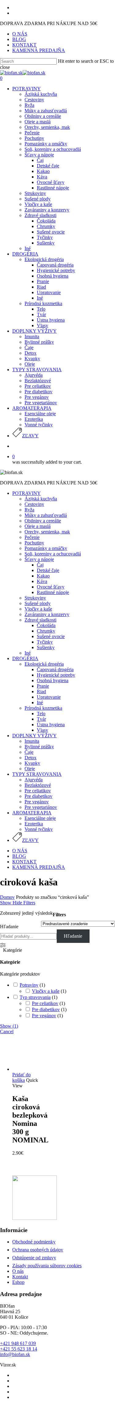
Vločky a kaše (38, 608)
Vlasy (42, 730)
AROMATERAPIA (32, 812)
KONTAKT (24, 861)
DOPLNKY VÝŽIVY (34, 735)
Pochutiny (34, 542)
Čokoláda (46, 625)
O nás (18, 1271)
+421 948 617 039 (18, 1343)
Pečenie (32, 537)
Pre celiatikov (38, 790)
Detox (30, 757)
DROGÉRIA (25, 658)
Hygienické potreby (56, 675)
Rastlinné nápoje (53, 592)
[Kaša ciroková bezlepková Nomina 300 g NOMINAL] (28, 1069)
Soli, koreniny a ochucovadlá (53, 553)
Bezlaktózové (38, 785)
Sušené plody (38, 603)
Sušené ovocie (51, 636)
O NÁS (19, 850)
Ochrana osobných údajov (37, 1249)
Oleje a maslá (38, 526)
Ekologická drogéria (44, 664)
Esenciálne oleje (40, 818)
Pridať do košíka (21, 1077)
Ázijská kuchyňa (41, 498)
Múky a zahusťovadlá (46, 515)
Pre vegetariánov (41, 807)
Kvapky (32, 763)
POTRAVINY (26, 493)
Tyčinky (45, 642)
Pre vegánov (37, 801)
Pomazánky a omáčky (46, 548)
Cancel (6, 1031)
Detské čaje (48, 570)
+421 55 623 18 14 (18, 1348)
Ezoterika (34, 823)
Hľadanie (9, 926)
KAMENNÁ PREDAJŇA (38, 867)
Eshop (18, 1282)
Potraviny (29, 985)
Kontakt (20, 1276)
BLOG (19, 856)
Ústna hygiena (51, 724)
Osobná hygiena (52, 680)
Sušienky (46, 647)
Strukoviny (35, 597)
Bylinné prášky (39, 746)
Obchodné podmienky (34, 1241)
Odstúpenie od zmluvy (34, 1257)
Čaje (29, 752)
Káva (42, 581)
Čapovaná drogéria (55, 669)
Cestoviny (34, 504)
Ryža (29, 509)
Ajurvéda (34, 779)
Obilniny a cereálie (43, 520)
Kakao (43, 575)
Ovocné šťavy (50, 586)
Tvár (41, 719)
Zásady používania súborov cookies (47, 1265)
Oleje (30, 768)
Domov (7, 897)
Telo (41, 713)
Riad (41, 691)
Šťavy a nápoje (39, 559)
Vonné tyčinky (39, 829)
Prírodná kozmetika (43, 708)
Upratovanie (49, 697)
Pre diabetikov (38, 796)
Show (9, 1026)
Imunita (32, 741)
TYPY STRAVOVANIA (37, 774)
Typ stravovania (35, 997)
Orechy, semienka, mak (47, 531)
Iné (28, 653)
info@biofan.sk (15, 1354)
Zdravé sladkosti (40, 619)
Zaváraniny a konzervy (47, 614)
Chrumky (46, 630)
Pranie (43, 686)
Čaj (40, 564)
